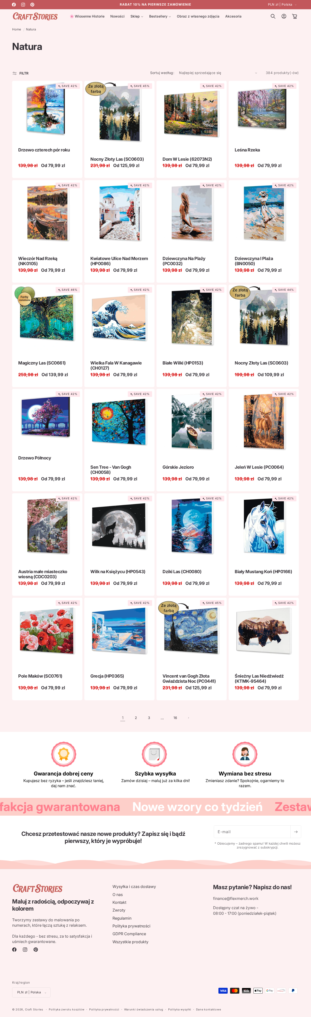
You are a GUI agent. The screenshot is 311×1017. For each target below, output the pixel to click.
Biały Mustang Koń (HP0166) (263, 571)
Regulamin (121, 917)
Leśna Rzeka (247, 150)
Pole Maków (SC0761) (40, 676)
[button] (137, 16)
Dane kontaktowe (208, 1009)
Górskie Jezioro (178, 467)
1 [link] (122, 717)
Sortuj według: (162, 73)
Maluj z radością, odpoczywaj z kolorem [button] (53, 905)
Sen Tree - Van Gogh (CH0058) (110, 470)
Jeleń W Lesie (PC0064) (259, 467)
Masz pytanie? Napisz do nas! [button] (252, 887)
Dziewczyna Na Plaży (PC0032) (184, 261)
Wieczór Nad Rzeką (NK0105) (37, 261)
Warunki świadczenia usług (144, 1009)
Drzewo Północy (34, 458)
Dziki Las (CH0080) (182, 571)
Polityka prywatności (131, 926)
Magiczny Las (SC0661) (42, 362)
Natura (31, 29)
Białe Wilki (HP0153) (183, 362)
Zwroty (118, 910)
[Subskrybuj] (295, 831)
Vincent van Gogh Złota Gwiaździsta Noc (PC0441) (189, 678)
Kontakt (119, 902)
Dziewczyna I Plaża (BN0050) (254, 261)
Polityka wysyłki (179, 1009)
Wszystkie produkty (130, 941)
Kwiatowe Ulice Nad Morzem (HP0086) (119, 261)
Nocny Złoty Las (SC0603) (117, 159)
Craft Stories (34, 1009)
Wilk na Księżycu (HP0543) (118, 571)
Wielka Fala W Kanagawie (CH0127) (116, 365)
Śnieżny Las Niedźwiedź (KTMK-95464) (259, 678)
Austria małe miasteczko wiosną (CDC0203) (42, 574)
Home (16, 29)
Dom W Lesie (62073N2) (187, 159)
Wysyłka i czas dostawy (134, 886)
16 (175, 718)
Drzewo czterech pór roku (44, 150)
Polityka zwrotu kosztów (66, 1009)
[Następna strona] (188, 717)
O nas (117, 894)
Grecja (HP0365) (107, 676)
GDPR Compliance (129, 933)
